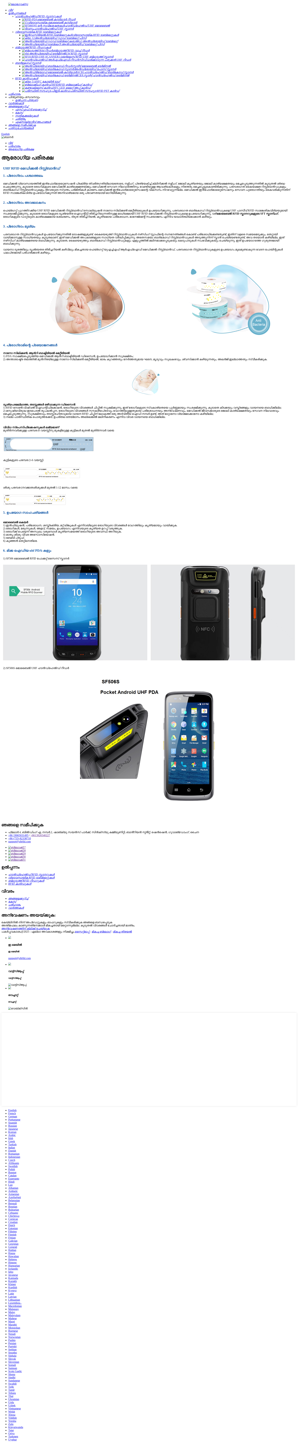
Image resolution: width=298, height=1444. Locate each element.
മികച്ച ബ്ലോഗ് (101, 931)
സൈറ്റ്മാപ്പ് (82, 931)
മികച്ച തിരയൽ (122, 931)
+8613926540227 (40, 835)
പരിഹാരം (14, 146)
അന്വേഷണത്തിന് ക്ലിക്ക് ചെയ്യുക (25, 928)
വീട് (10, 143)
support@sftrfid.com (19, 841)
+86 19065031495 (18, 835)
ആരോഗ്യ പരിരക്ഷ (21, 149)
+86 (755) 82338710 (19, 838)
